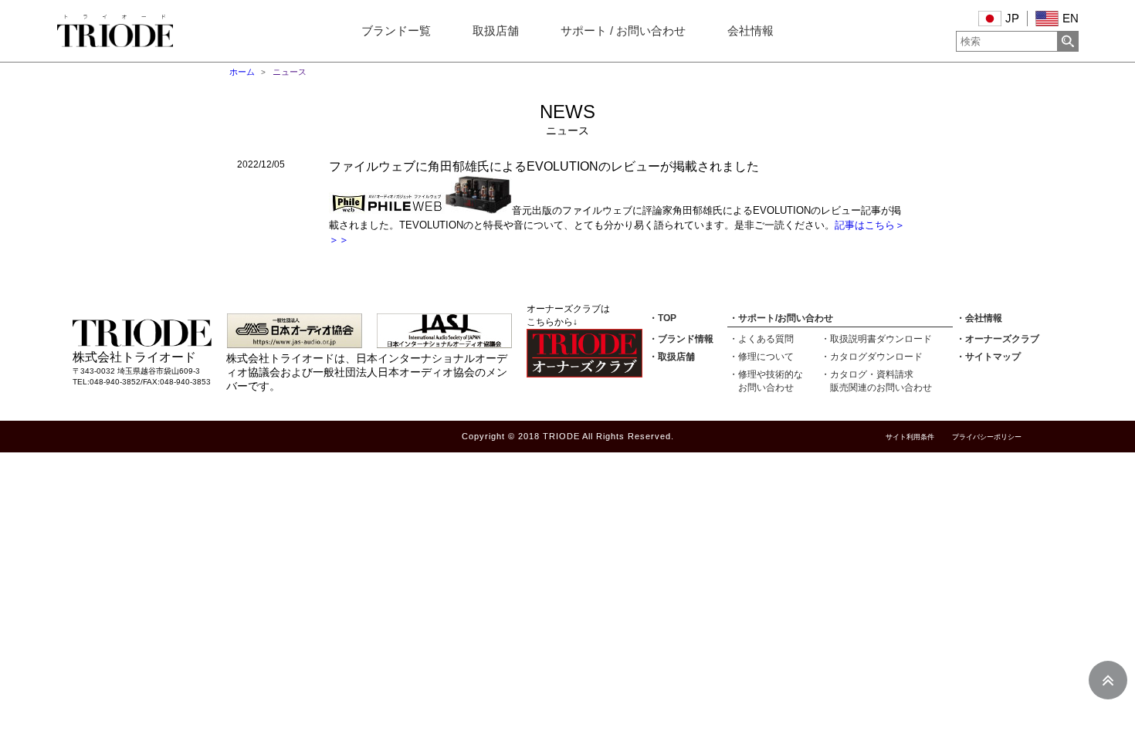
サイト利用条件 (910, 437)
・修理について (761, 356)
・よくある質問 (761, 338)
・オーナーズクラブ (997, 338)
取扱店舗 (496, 31)
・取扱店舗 (672, 356)
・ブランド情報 (681, 338)
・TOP (662, 318)
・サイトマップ (988, 356)
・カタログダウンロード (872, 356)
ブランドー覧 (396, 31)
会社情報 (750, 31)
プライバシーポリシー (987, 437)
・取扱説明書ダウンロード (876, 338)
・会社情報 (979, 318)
